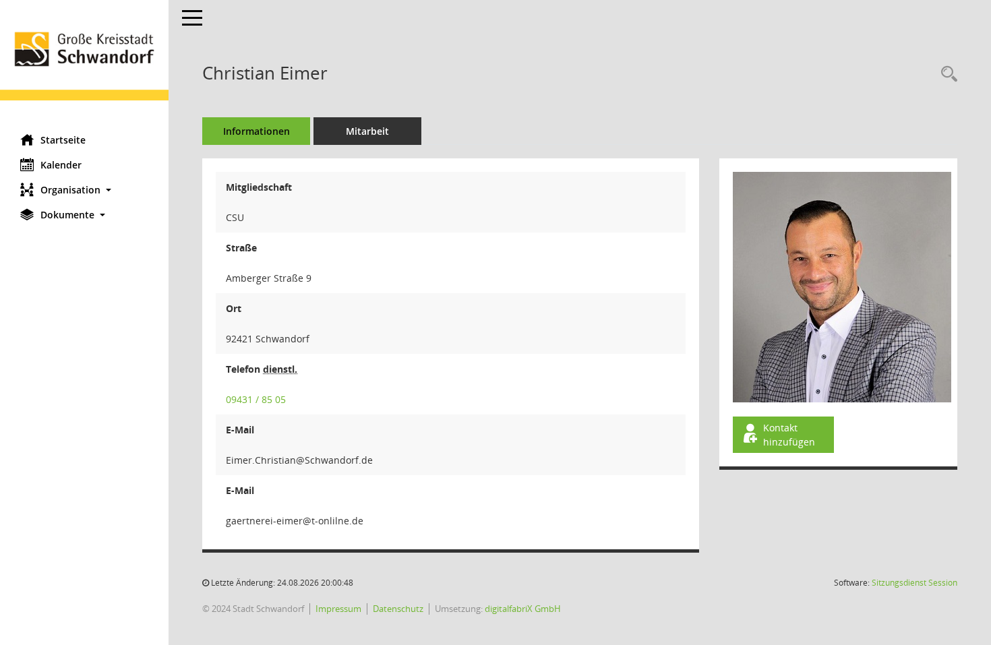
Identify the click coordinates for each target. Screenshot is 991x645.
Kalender (61, 164)
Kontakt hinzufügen (789, 434)
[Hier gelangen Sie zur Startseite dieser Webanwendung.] (84, 62)
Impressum (338, 609)
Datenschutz (398, 609)
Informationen (256, 131)
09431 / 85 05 (256, 399)
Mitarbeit (367, 131)
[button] (84, 189)
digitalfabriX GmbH (523, 609)
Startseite (63, 139)
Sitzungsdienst (914, 582)
